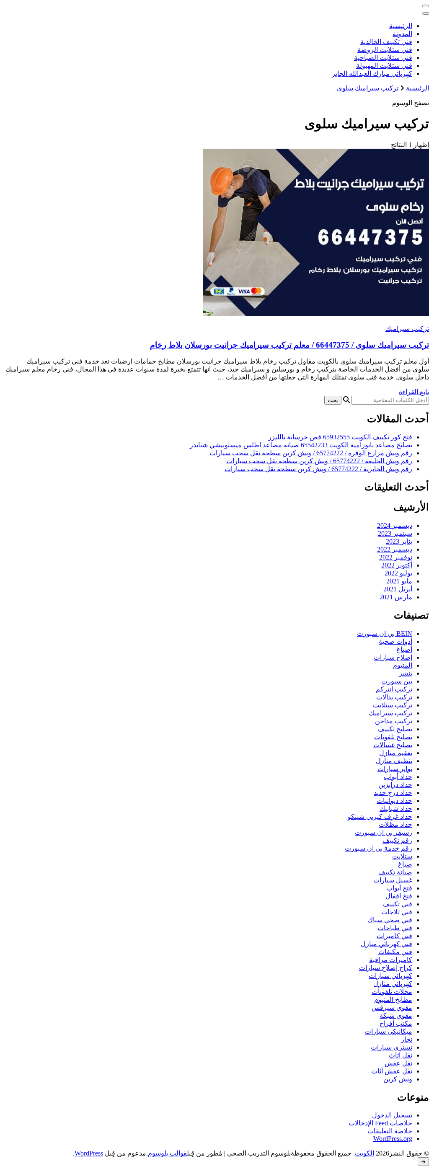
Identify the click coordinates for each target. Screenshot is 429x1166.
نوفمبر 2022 (395, 557)
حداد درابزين (395, 784)
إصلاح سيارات (393, 657)
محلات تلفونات (392, 991)
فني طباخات (394, 927)
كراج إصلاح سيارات (385, 967)
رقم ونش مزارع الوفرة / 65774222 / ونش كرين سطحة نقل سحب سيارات (310, 453)
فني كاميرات (394, 935)
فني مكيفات (395, 951)
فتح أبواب (399, 888)
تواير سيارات (394, 768)
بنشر (405, 673)
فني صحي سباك (389, 920)
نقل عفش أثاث (391, 1071)
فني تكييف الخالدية (386, 41)
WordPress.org (392, 1138)
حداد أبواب (398, 776)
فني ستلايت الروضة (384, 49)
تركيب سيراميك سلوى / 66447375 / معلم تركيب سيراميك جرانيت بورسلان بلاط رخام (289, 345)
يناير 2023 (399, 541)
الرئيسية (400, 25)
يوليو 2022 (398, 573)
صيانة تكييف (395, 872)
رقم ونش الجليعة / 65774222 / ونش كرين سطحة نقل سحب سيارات (319, 460)
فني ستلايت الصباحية (383, 57)
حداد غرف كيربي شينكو (380, 816)
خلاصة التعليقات (389, 1131)
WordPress (89, 1153)
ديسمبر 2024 (394, 525)
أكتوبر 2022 (396, 565)
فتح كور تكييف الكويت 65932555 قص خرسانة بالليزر (340, 437)
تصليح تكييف (395, 729)
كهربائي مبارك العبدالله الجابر (372, 73)
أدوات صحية (395, 641)
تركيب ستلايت (392, 705)
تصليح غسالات (392, 744)
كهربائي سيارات (390, 975)
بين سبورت (396, 681)
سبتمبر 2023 (395, 533)
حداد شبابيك (396, 808)
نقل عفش (398, 1063)
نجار (406, 1039)
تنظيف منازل (394, 760)
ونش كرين (397, 1079)
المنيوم (402, 665)
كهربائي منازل (392, 983)
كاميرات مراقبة (390, 959)
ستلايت (402, 856)
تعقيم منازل (395, 752)
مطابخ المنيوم (393, 999)
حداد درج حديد (393, 792)
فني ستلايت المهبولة (384, 65)
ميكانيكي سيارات (388, 1031)
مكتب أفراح (396, 1023)
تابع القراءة (414, 391)
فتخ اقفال (398, 896)
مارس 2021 (396, 597)
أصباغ (404, 649)
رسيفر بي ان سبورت (383, 832)
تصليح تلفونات (393, 736)
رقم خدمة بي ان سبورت (378, 848)
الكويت (364, 1153)
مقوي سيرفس (392, 1007)
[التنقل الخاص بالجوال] (425, 6)
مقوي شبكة (396, 1015)
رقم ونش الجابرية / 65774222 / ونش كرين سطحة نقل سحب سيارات (318, 468)
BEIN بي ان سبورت (384, 633)
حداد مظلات (395, 824)
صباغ (405, 864)
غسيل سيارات (392, 880)
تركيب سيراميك (407, 328)
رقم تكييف (397, 840)
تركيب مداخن (393, 721)
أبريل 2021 (397, 589)
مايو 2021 (399, 581)
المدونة (402, 33)
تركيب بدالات (394, 697)
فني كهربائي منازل (386, 943)
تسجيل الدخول (392, 1115)
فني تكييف (397, 904)
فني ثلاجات (396, 912)
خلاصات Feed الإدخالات (380, 1123)
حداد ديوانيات (394, 800)
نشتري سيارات (391, 1047)
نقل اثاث (400, 1055)
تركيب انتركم (394, 689)
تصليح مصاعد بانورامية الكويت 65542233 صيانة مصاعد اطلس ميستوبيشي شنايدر (301, 445)
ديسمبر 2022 (394, 549)
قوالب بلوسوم (167, 1153)
